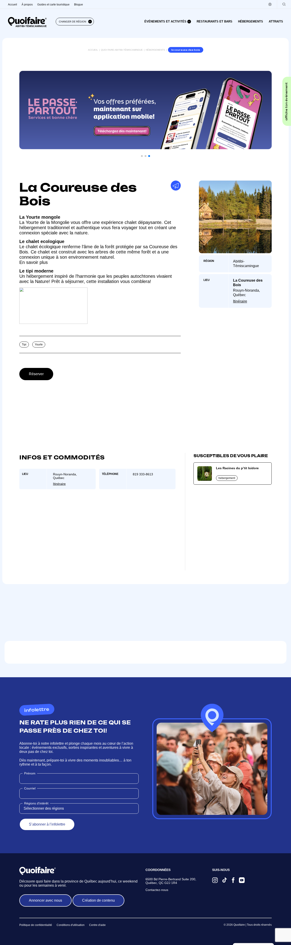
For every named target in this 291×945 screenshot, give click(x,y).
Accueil (12, 4)
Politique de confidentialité (35, 925)
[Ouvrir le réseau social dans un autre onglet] (215, 880)
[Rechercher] (284, 4)
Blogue (78, 4)
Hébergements (250, 21)
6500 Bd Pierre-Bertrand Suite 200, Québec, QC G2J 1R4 (171, 881)
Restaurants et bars (214, 21)
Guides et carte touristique (53, 4)
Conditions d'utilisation (71, 925)
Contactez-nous (157, 890)
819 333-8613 (143, 474)
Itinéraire (240, 301)
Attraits (276, 21)
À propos (27, 4)
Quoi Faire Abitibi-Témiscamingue (122, 50)
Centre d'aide (97, 925)
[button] (142, 156)
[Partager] (176, 186)
